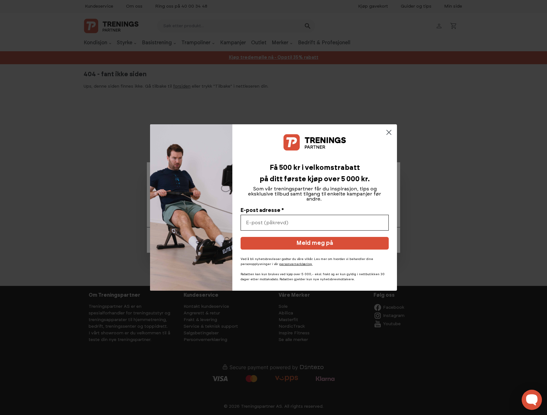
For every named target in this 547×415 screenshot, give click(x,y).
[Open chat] (532, 400)
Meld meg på (314, 243)
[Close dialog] (388, 132)
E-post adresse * (262, 210)
